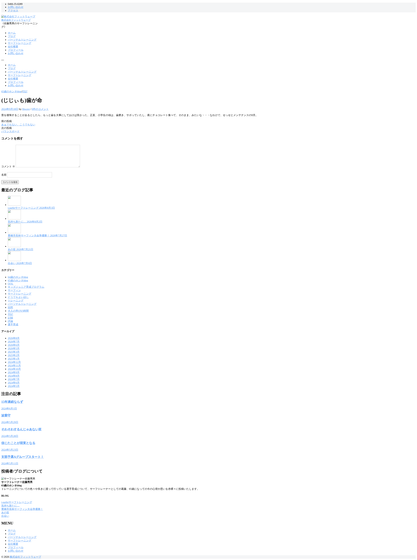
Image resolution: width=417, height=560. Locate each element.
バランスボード (10, 131)
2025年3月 (14, 351)
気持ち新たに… (10, 505)
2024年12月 (14, 362)
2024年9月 (14, 372)
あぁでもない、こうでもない (18, 124)
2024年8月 (14, 375)
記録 (10, 317)
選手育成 (13, 324)
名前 (4, 174)
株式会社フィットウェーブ (16, 20)
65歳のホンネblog (11, 91)
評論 (10, 321)
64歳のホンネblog (18, 277)
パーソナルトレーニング (22, 39)
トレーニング (15, 300)
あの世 (5, 512)
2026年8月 (14, 338)
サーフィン (14, 290)
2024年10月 (14, 369)
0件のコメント (40, 109)
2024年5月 (14, 386)
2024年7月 (14, 379)
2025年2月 (14, 355)
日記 (24, 91)
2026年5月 (14, 348)
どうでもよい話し (18, 297)
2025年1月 (14, 358)
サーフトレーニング (19, 43)
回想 (10, 307)
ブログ (12, 36)
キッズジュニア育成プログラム (26, 286)
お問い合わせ (15, 7)
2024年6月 (14, 382)
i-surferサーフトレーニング (16, 502)
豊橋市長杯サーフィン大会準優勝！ (22, 509)
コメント (8, 166)
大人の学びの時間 (18, 310)
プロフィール (15, 50)
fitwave (26, 109)
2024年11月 (14, 365)
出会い (5, 516)
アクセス (13, 10)
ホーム (12, 32)
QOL (10, 283)
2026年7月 (14, 341)
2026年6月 (14, 345)
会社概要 (13, 46)
